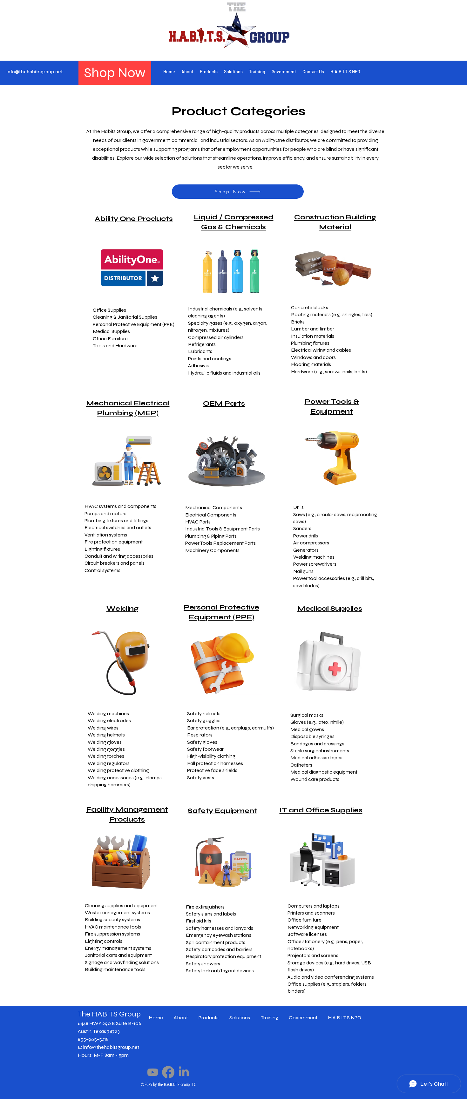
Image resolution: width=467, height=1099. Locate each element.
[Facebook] (168, 1072)
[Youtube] (152, 1072)
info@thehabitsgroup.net (34, 71)
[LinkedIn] (184, 1072)
